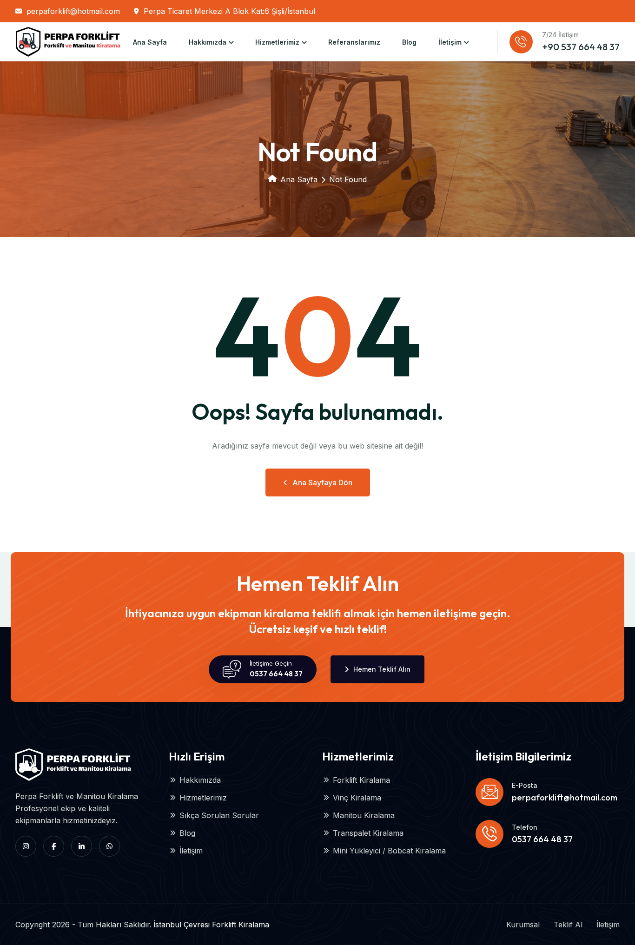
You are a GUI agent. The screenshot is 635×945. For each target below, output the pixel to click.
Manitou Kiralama (364, 815)
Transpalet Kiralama (368, 833)
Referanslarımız (354, 42)
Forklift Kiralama (361, 780)
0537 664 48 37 (276, 673)
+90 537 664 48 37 (581, 47)
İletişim (450, 42)
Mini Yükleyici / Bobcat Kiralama (389, 850)
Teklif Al (568, 924)
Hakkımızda (207, 42)
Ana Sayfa (150, 42)
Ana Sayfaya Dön (322, 482)
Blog (409, 42)
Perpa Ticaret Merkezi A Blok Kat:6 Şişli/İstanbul (229, 11)
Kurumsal (523, 924)
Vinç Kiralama (357, 797)
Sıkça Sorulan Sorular (219, 815)
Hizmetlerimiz (277, 42)
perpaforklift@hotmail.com (73, 11)
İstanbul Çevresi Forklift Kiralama (211, 924)
